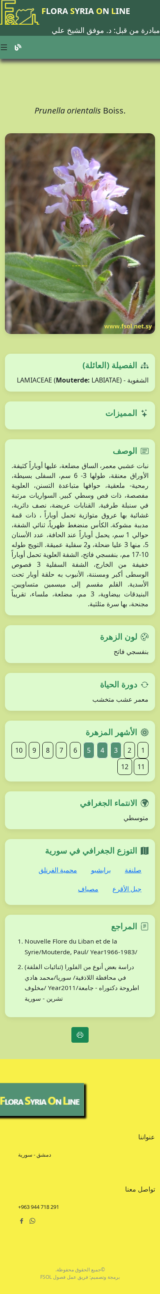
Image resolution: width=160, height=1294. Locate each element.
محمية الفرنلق (58, 869)
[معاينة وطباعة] (80, 1035)
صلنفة (133, 869)
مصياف (88, 888)
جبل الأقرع (127, 888)
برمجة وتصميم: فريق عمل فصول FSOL (80, 1276)
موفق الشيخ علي (78, 30)
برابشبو (101, 869)
